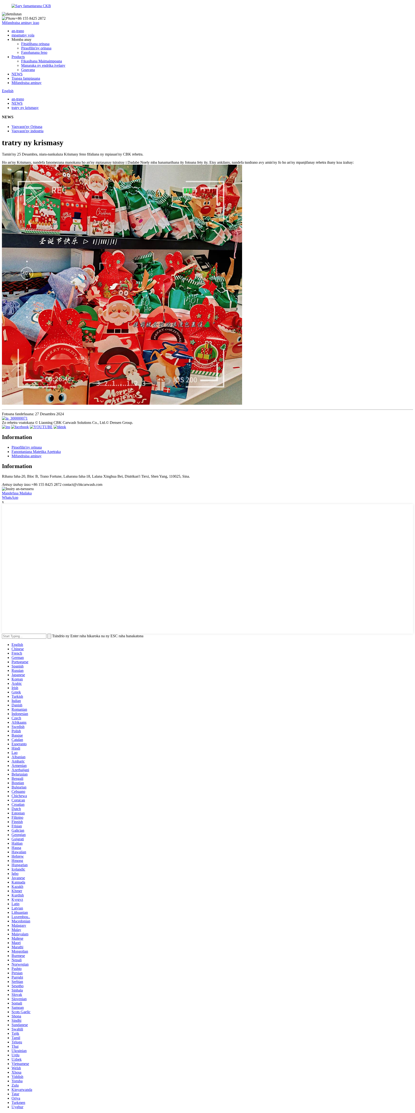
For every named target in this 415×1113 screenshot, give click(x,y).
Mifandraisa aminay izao (20, 23)
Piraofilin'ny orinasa (36, 48)
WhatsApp (10, 497)
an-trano (18, 31)
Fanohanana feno (34, 52)
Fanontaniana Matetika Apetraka (36, 452)
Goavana (28, 70)
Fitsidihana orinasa (35, 44)
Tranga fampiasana (26, 78)
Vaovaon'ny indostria (27, 131)
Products (18, 57)
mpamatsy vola (23, 35)
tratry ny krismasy (25, 108)
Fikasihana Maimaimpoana (41, 61)
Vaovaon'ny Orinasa (27, 127)
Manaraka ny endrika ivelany (43, 65)
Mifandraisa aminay (27, 83)
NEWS (17, 74)
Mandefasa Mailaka (17, 493)
